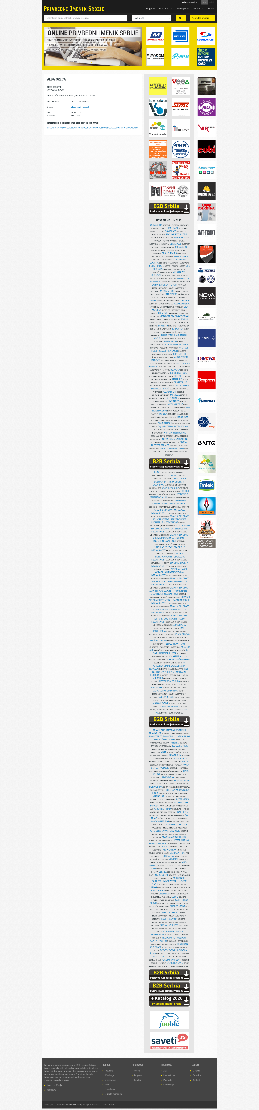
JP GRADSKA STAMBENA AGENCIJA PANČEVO (167, 666)
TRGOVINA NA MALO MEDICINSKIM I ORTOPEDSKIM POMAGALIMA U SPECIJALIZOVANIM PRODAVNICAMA (92, 128)
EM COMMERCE (167, 291)
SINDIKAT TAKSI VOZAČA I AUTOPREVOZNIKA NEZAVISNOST (169, 572)
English (211, 2)
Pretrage (181, 8)
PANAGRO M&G (180, 746)
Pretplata (109, 1071)
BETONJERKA (155, 787)
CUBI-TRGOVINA (169, 919)
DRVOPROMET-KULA (169, 681)
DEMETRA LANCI (175, 963)
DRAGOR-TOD (180, 759)
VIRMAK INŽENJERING (175, 433)
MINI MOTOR (179, 354)
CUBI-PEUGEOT (177, 906)
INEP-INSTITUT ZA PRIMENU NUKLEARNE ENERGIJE (169, 672)
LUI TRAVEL (171, 476)
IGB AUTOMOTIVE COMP (171, 449)
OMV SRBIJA (156, 225)
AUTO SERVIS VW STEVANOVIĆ (165, 831)
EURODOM (182, 417)
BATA (164, 847)
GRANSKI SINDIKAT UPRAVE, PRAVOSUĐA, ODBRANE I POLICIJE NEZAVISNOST (170, 538)
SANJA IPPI (177, 379)
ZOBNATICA (177, 329)
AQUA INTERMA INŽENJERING (173, 427)
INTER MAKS (182, 800)
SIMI (153, 869)
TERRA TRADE (171, 228)
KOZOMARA (156, 688)
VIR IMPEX (158, 678)
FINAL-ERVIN (182, 812)
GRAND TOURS (169, 253)
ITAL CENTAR (171, 398)
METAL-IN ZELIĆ (175, 405)
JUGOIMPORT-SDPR (171, 960)
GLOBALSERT (169, 392)
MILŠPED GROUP (158, 641)
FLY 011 (185, 762)
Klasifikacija (168, 1085)
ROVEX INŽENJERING (179, 660)
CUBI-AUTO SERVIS (169, 925)
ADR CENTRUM (178, 853)
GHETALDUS (165, 894)
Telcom (196, 8)
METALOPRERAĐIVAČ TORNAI (174, 316)
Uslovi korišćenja (54, 1085)
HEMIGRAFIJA (167, 856)
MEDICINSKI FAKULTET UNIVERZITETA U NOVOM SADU (169, 881)
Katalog (137, 1080)
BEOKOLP (175, 370)
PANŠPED (174, 743)
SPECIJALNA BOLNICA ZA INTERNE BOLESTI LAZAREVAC (169, 482)
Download (197, 1075)
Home (211, 8)
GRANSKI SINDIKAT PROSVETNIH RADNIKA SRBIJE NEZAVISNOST (169, 600)
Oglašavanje (110, 1080)
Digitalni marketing (113, 1094)
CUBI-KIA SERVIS (169, 913)
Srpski (204, 2)
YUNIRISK (173, 859)
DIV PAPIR (163, 326)
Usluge (148, 8)
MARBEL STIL (159, 796)
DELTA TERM (170, 342)
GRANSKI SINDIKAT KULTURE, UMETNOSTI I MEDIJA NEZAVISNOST (170, 619)
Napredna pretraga (201, 18)
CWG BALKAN (165, 423)
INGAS (157, 472)
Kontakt (196, 1080)
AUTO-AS (178, 238)
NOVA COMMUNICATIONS (175, 439)
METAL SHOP (181, 247)
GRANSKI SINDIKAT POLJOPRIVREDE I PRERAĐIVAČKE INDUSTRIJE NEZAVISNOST (170, 519)
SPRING (153, 888)
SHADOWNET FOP (159, 822)
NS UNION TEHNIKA (170, 707)
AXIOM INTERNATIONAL (177, 345)
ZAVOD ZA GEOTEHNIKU (174, 837)
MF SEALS (175, 395)
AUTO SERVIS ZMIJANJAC (165, 691)
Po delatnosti (169, 1075)
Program (138, 1075)
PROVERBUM (174, 755)
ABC (165, 1071)
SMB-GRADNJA (181, 257)
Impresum (51, 1090)
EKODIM (184, 491)
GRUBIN (177, 657)
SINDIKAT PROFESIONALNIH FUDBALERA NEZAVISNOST (168, 557)
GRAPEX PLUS (180, 382)
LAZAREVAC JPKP (170, 488)
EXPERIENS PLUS (178, 373)
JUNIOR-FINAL (168, 777)
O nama (196, 1071)
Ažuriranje (109, 1075)
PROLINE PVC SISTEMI (177, 235)
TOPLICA (163, 414)
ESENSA (163, 872)
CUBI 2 (174, 897)
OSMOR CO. (171, 231)
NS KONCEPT (161, 875)
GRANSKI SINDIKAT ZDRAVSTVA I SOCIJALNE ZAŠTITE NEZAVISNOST (170, 609)
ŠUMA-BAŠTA (179, 625)
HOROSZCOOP (181, 781)
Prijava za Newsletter (190, 2)
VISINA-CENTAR (160, 703)
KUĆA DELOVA (182, 634)
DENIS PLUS (175, 244)
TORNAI (185, 320)
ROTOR (185, 301)
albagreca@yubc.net (80, 107)
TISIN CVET (163, 313)
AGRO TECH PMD (162, 809)
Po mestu (167, 1080)
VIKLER (153, 301)
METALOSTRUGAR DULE (175, 825)
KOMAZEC (174, 401)
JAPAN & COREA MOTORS (165, 285)
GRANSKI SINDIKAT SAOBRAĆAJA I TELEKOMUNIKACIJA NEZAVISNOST (170, 582)
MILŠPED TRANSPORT (174, 644)
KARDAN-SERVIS (166, 697)
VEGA (163, 752)
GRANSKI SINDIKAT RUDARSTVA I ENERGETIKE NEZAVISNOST (170, 529)
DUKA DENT (159, 957)
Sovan (111, 1105)
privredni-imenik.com (71, 1105)
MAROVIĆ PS (171, 294)
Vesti (107, 1085)
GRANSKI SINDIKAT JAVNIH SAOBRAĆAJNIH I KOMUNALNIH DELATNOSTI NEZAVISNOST (169, 591)
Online (137, 1071)
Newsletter (110, 1089)
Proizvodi (164, 8)
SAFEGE (178, 376)
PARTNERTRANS (170, 850)
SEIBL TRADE (155, 266)
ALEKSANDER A (181, 304)
